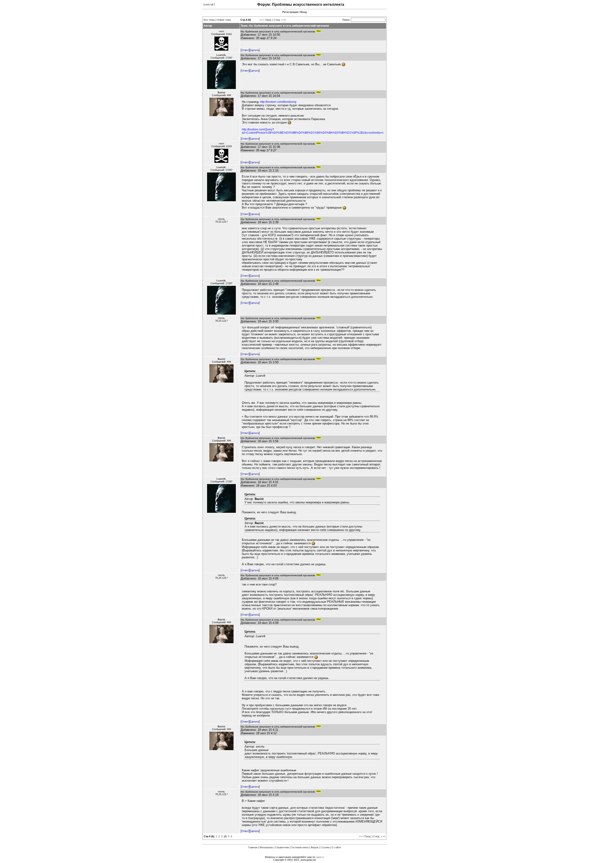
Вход (303, 12)
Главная (252, 847)
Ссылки (324, 847)
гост (221, 31)
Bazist (221, 92)
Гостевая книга (300, 847)
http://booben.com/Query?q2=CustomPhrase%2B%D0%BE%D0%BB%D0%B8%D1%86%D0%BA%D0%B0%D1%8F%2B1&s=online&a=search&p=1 (319, 131)
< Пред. (267, 19)
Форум (314, 847)
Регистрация (290, 12)
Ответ (245, 50)
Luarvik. (221, 55)
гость (221, 219)
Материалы (266, 847)
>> (284, 19)
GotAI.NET (209, 4)
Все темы (209, 19)
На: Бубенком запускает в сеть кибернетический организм (278, 31)
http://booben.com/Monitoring (278, 101)
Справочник (282, 847)
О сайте (336, 847)
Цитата (255, 50)
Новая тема (224, 19)
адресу (320, 857)
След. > (278, 19)
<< (261, 19)
